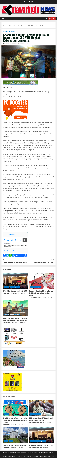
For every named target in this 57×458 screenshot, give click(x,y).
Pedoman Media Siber (14, 452)
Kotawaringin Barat (15, 287)
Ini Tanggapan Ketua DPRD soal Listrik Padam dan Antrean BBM (41, 419)
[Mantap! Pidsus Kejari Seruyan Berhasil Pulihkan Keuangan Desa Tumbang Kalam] (41, 281)
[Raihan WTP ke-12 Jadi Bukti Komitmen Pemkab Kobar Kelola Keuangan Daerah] (15, 308)
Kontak (35, 452)
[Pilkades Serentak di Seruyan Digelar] (15, 435)
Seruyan (38, 287)
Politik (6, 441)
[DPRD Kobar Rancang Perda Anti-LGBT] (15, 281)
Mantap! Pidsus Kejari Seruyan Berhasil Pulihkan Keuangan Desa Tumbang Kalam (41, 293)
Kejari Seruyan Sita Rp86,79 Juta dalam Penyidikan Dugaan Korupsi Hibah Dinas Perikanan (15, 420)
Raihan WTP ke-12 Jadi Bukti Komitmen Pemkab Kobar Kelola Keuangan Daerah (15, 319)
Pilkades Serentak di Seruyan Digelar (14, 445)
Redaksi (5, 452)
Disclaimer (23, 452)
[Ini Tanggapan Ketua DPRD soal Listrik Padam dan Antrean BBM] (41, 408)
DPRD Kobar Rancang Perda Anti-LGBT (15, 291)
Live (53, 18)
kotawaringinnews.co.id (10, 43)
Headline (5, 31)
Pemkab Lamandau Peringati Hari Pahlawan (15, 261)
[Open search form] (46, 18)
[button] (3, 18)
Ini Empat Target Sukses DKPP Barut (44, 261)
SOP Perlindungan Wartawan (46, 452)
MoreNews (43, 456)
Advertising (30, 452)
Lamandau (11, 31)
